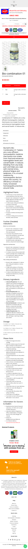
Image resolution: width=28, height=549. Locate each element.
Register (12, 4)
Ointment (14, 530)
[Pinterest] (15, 540)
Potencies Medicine (14, 523)
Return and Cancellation (14, 508)
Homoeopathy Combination (14, 517)
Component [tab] (6, 133)
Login (16, 4)
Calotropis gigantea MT (14, 441)
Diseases (14, 519)
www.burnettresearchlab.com (13, 422)
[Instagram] (12, 540)
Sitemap (14, 516)
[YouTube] (17, 540)
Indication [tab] (5, 135)
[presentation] (3, 442)
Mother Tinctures (14, 521)
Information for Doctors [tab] (8, 143)
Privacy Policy (14, 505)
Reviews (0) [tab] (5, 140)
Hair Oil (14, 533)
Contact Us (14, 510)
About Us (14, 503)
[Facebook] (8, 540)
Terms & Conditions (14, 507)
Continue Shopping (12, 110)
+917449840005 (14, 20)
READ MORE (14, 446)
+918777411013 (19, 463)
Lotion (14, 531)
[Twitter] (10, 540)
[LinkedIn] (19, 540)
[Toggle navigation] (14, 2)
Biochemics (14, 524)
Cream (14, 526)
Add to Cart (5, 103)
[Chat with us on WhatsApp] (25, 546)
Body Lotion (14, 528)
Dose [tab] (4, 138)
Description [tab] (6, 130)
